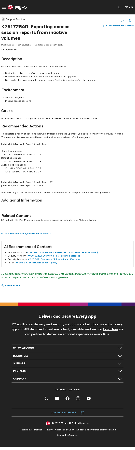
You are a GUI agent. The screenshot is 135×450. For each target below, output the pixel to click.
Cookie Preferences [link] (67, 435)
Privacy (49, 429)
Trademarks (25, 429)
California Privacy (64, 429)
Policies (38, 429)
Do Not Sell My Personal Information (96, 429)
